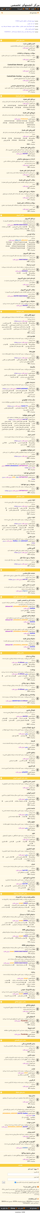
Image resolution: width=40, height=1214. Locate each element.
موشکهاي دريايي (28, 393)
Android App (11, 105)
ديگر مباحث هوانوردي (28, 400)
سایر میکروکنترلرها (21, 965)
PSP (26, 1023)
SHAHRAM (25, 271)
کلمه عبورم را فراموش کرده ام (32, 1182)
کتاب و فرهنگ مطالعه (20, 801)
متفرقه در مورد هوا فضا (28, 484)
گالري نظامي (31, 548)
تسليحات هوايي (30, 382)
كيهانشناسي (12, 443)
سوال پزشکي (16, 664)
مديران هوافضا (17, 321)
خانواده (24, 817)
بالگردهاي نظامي (22, 375)
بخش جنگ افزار (20, 497)
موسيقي (11, 720)
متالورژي (4, 841)
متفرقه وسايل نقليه (29, 638)
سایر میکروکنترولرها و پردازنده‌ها (25, 957)
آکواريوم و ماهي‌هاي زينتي (27, 1141)
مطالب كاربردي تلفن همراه (27, 180)
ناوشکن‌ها (11, 526)
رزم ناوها (4, 526)
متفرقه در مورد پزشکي (28, 683)
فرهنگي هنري (31, 710)
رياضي (11, 841)
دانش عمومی (8, 801)
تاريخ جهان (14, 736)
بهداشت (32, 670)
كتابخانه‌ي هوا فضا (29, 473)
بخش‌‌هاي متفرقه (20, 1092)
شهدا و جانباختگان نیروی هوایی (21, 327)
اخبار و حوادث (31, 1122)
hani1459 (25, 870)
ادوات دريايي (31, 517)
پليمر (30, 843)
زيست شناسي (17, 859)
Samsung (16, 138)
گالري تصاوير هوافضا (29, 415)
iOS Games (29, 123)
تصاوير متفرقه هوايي (7, 429)
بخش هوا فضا (20, 311)
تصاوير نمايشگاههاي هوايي (22, 429)
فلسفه (33, 741)
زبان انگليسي (22, 761)
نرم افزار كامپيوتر (30, 218)
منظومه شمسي (22, 443)
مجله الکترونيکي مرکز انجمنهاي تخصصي (23, 86)
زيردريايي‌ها (22, 528)
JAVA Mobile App (7, 107)
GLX (9, 138)
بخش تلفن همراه (20, 96)
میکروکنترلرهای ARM (28, 945)
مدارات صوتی (8, 923)
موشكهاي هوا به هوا (21, 391)
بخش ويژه (32, 1095)
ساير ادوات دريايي (27, 529)
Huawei (29, 140)
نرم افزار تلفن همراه (29, 99)
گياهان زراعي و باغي (21, 857)
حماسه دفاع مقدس (29, 573)
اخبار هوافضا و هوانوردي (28, 450)
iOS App (17, 107)
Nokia (13, 140)
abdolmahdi (24, 389)
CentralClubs (18, 1212)
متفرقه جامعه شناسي (13, 817)
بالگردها (32, 367)
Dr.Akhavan (21, 662)
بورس (33, 1068)
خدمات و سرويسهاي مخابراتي (26, 159)
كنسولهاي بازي (30, 1016)
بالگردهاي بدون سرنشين (26, 377)
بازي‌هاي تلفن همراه (29, 113)
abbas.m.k (18, 240)
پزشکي (24, 664)
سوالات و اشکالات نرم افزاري (21, 229)
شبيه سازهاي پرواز (27, 410)
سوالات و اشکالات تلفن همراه (26, 203)
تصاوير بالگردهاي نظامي (21, 427)
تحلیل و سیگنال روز (22, 1075)
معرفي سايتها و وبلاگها (28, 1153)
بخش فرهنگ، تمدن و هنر (20, 707)
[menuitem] (33, 9)
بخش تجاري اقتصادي (20, 1040)
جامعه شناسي (30, 808)
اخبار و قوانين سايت (29, 44)
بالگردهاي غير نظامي (9, 375)
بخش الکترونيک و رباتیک (20, 894)
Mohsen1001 (9, 606)
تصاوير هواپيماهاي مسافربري (21, 425)
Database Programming (17, 248)
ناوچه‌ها (30, 528)
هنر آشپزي (32, 766)
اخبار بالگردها (14, 377)
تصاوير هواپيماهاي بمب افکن (21, 423)
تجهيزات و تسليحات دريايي (9, 528)
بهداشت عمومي (22, 676)
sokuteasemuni (14, 466)
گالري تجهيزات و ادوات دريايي (12, 529)
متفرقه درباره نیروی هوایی (19, 323)
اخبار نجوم (23, 445)
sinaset (21, 903)
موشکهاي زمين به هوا (15, 393)
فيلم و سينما (12, 718)
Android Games (8, 121)
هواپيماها (32, 351)
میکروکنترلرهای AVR (28, 930)
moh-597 (25, 419)
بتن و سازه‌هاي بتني (22, 872)
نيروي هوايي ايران (29, 315)
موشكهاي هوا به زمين (7, 391)
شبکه (18, 273)
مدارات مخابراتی (5, 925)
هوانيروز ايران (31, 336)
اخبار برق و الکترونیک (9, 996)
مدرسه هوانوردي (30, 461)
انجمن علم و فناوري (29, 781)
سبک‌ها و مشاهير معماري (19, 886)
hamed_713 (24, 406)
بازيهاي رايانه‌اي (30, 1005)
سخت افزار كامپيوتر (29, 253)
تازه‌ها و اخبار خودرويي (28, 616)
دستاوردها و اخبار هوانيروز (15, 346)
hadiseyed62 (26, 1203)
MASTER (25, 154)
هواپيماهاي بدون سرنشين (26, 362)
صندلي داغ (24, 1117)
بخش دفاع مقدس (20, 570)
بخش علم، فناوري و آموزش (20, 778)
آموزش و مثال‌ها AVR (20, 938)
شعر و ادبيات (22, 718)
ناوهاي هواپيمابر (22, 526)
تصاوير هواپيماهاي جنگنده (19, 421)
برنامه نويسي (31, 234)
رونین (26, 662)
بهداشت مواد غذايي (10, 676)
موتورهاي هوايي (8, 408)
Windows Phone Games (16, 123)
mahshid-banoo (16, 701)
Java (17, 477)
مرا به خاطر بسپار (20, 1182)
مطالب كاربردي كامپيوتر (28, 290)
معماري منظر (21, 888)
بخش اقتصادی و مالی (28, 1044)
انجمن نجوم (31, 434)
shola (13, 477)
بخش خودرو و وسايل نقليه (20, 597)
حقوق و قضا (31, 822)
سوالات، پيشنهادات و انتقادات (26, 53)
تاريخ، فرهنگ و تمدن (28, 727)
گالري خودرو (31, 627)
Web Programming (18, 244)
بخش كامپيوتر (20, 215)
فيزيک (24, 841)
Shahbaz (15, 541)
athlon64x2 (24, 240)
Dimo (3, 138)
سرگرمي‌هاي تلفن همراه (28, 147)
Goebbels (25, 1148)
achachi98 (25, 772)
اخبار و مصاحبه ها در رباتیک (19, 980)
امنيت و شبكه (31, 265)
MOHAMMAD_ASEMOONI (20, 606)
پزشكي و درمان (30, 656)
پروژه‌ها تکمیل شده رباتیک (18, 982)
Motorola (21, 140)
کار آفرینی (32, 1080)
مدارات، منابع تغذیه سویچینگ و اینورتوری (22, 925)
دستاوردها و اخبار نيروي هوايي (20, 329)
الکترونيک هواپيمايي (20, 408)
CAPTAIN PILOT (23, 466)
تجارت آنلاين (31, 1055)
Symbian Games (21, 121)
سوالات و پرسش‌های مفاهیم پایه (20, 907)
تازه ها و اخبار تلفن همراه (27, 170)
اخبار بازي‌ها (31, 1028)
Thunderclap (24, 1021)
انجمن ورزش (31, 1132)
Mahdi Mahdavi (23, 225)
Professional (24, 119)
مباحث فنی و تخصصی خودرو (26, 600)
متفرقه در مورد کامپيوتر (28, 301)
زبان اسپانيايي (12, 761)
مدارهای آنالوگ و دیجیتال (27, 914)
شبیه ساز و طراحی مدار (20, 923)
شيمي (17, 841)
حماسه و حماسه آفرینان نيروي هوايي (18, 325)
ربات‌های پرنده (20, 984)
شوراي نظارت (26, 48)
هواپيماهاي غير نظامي (7, 360)
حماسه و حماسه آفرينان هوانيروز (18, 344)
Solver (26, 1073)
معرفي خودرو (24, 610)
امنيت (24, 273)
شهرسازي (7, 886)
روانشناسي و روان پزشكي (27, 694)
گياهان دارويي (9, 857)
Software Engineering (17, 246)
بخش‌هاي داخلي (20, 40)
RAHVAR (32, 608)
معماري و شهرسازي (29, 877)
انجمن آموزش (31, 793)
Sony (24, 138)
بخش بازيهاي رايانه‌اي (20, 1002)
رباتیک (33, 972)
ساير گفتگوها (31, 1107)
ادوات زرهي (23, 508)
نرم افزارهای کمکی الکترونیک (19, 905)
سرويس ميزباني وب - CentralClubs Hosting (21, 76)
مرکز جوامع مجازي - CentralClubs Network (21, 65)
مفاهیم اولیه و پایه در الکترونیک (25, 897)
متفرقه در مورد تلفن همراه (27, 191)
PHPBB (23, 1212)
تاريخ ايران (23, 736)
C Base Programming (20, 242)
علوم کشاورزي (31, 849)
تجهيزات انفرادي (13, 508)
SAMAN (18, 389)
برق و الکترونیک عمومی (28, 989)
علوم (33, 833)
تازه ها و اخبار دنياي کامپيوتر (26, 278)
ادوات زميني (31, 500)
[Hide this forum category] (1, 40)
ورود (35, 1169)
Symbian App (22, 105)
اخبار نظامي (31, 537)
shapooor (25, 591)
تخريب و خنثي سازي (29, 585)
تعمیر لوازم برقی (22, 996)
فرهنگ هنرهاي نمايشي (22, 720)
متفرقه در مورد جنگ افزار (27, 558)
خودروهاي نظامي (13, 510)
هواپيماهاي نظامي (21, 360)
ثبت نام (30, 1169)
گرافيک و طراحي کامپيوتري (19, 227)
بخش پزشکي (20, 653)
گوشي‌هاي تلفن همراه (28, 130)
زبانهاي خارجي (31, 752)
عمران (33, 864)
